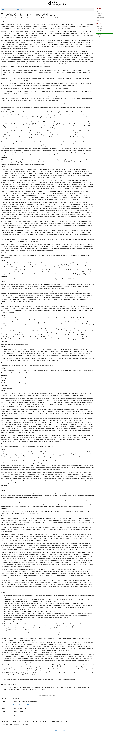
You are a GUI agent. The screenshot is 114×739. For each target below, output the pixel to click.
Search (99, 34)
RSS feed (99, 26)
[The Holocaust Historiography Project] (57, 3)
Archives (8, 10)
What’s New (100, 25)
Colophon (99, 28)
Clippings (99, 13)
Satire (98, 19)
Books (98, 11)
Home (98, 38)
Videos (98, 20)
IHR (14, 10)
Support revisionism (60, 730)
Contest (99, 15)
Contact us (51, 730)
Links (98, 36)
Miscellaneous (100, 17)
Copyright (99, 30)
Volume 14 (21, 10)
